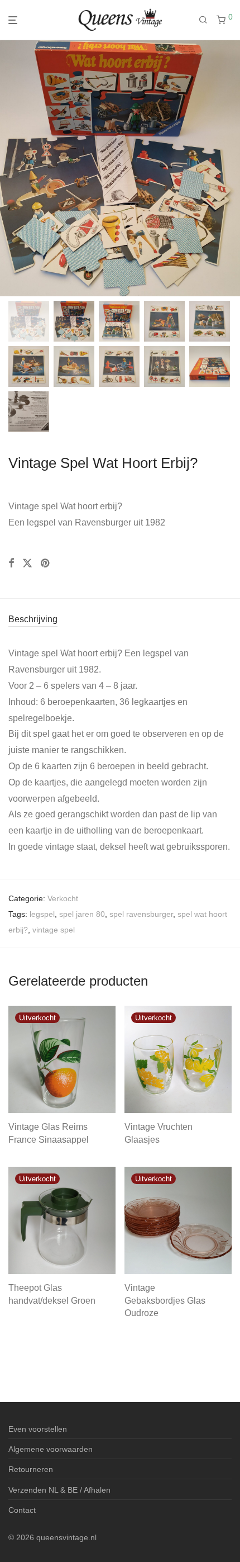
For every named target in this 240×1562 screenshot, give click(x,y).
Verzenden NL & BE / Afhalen (59, 1489)
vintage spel (53, 929)
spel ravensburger (141, 914)
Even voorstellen (37, 1428)
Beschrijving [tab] (32, 619)
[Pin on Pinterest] (46, 563)
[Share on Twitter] (27, 563)
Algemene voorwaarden (50, 1449)
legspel (42, 914)
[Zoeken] (208, 20)
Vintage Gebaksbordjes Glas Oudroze (164, 1300)
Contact (22, 1510)
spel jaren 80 (82, 914)
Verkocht (62, 898)
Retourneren (30, 1469)
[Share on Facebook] (11, 563)
